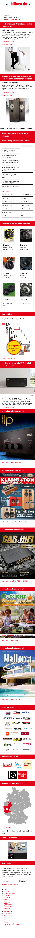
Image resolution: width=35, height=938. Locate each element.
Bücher (6, 892)
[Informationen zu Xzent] (17, 750)
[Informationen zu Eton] (16, 723)
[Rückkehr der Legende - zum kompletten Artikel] (17, 111)
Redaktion (7, 896)
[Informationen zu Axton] (26, 712)
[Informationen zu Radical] (7, 745)
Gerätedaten (8, 898)
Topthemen (8, 906)
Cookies (7, 920)
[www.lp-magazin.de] (12, 779)
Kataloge (7, 902)
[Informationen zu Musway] (7, 739)
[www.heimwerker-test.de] (27, 768)
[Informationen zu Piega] (27, 739)
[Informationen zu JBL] (7, 734)
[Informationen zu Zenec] (27, 750)
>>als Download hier (9, 358)
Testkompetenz (9, 894)
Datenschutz (8, 918)
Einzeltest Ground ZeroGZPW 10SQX (25, 302)
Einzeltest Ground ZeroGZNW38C (7, 275)
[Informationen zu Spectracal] (17, 744)
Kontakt (6, 922)
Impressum (8, 912)
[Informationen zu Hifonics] (27, 729)
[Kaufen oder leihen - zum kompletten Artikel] (17, 60)
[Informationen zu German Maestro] (26, 723)
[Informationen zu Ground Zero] (7, 729)
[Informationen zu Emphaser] (27, 718)
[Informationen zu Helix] (17, 729)
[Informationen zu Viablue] (7, 751)
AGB (5, 916)
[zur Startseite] (19, 4)
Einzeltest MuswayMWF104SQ (24, 247)
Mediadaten (8, 914)
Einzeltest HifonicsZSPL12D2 (23, 275)
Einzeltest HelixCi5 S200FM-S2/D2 (7, 303)
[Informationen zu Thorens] (27, 744)
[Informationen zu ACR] (8, 713)
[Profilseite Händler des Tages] (17, 850)
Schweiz (8, 827)
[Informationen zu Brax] (7, 718)
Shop (5, 890)
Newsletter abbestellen (10, 884)
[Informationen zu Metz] (25, 733)
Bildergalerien (9, 900)
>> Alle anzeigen (7, 44)
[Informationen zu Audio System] (16, 713)
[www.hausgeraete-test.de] (17, 768)
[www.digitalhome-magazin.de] (7, 768)
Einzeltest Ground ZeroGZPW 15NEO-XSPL (8, 248)
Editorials (7, 908)
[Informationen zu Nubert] (17, 739)
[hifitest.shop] (22, 779)
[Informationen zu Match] (15, 733)
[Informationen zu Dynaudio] (17, 718)
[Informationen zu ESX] (7, 724)
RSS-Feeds (8, 904)
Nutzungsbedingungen (12, 924)
